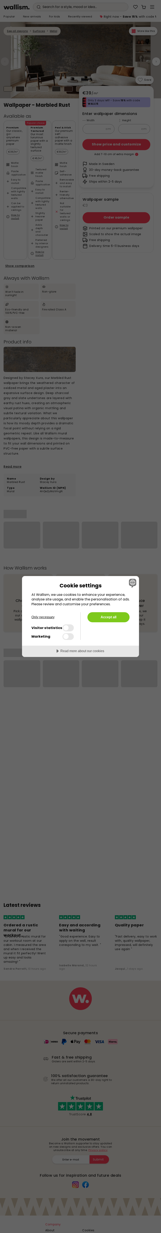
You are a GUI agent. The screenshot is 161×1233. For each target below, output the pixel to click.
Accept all (108, 617)
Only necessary (43, 617)
